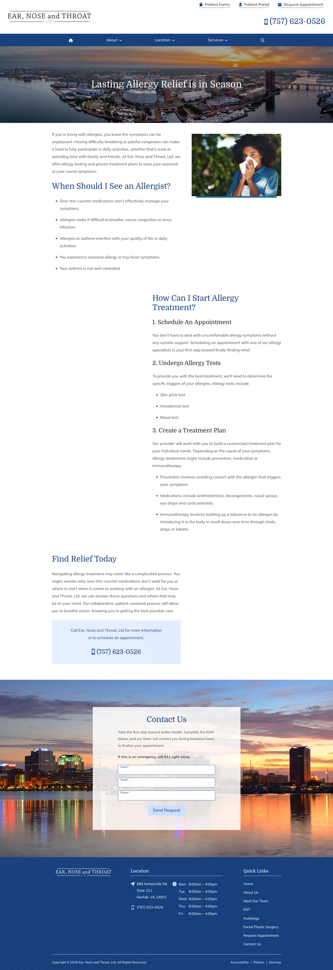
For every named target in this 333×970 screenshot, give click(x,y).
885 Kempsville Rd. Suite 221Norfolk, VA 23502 (152, 890)
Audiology (251, 918)
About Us (250, 892)
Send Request (166, 810)
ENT (246, 909)
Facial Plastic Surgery (261, 927)
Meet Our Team (255, 901)
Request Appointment (261, 935)
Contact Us (252, 944)
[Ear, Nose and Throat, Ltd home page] (49, 17)
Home (248, 884)
